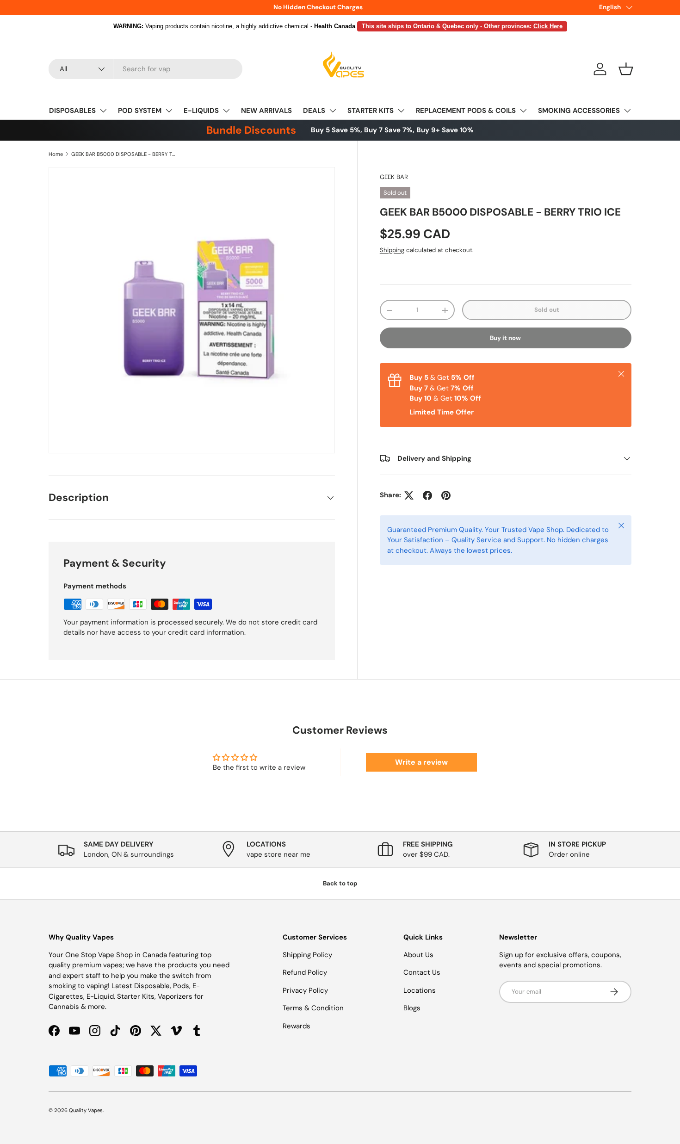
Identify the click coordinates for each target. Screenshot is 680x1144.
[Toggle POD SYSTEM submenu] (168, 110)
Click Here (548, 26)
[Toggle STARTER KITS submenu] (401, 110)
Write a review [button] (421, 762)
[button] (626, 69)
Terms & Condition (313, 1008)
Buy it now (505, 338)
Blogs (411, 1008)
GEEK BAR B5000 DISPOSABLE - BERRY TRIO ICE (123, 154)
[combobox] (145, 69)
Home (56, 154)
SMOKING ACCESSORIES (579, 110)
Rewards (296, 1026)
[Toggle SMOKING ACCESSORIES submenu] (627, 110)
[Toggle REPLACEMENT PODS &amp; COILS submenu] (523, 110)
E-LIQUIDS (201, 110)
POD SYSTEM (139, 110)
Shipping (392, 250)
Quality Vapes (86, 1110)
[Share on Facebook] (427, 495)
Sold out (546, 310)
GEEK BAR (394, 177)
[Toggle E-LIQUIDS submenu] (226, 110)
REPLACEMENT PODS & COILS (466, 110)
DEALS (314, 110)
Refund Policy (305, 972)
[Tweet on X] (409, 495)
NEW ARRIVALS (266, 110)
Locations (419, 990)
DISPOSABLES (72, 110)
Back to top (340, 883)
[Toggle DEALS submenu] (332, 110)
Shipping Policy (307, 954)
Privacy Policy (305, 990)
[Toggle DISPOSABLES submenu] (103, 110)
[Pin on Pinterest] (446, 495)
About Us (418, 954)
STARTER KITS (370, 110)
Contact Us (421, 972)
